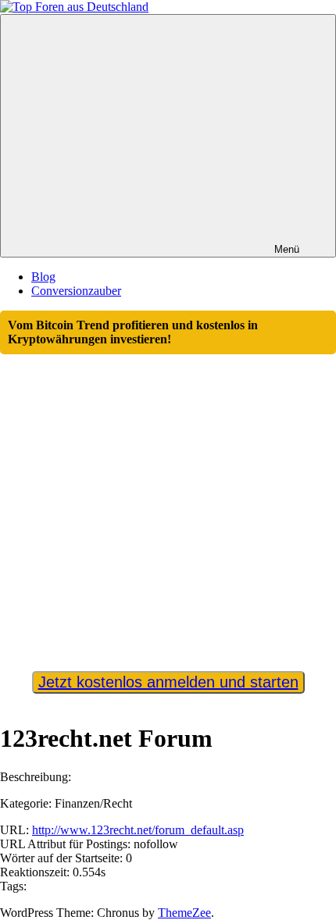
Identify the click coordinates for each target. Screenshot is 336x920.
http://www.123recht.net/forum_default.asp (138, 830)
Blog (43, 276)
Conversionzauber (76, 290)
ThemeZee (184, 912)
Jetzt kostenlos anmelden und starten (168, 682)
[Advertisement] (168, 505)
